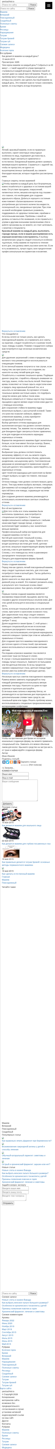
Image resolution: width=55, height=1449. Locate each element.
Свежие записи (7, 44)
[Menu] (48, 5)
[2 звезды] (23, 765)
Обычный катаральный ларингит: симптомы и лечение (23, 1157)
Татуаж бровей (7, 38)
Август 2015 (7, 1335)
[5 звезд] (27, 765)
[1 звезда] (21, 765)
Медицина (5, 47)
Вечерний (4, 14)
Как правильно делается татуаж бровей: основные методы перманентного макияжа (26, 863)
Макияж (3, 11)
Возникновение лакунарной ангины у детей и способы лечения (23, 1148)
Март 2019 (7, 1329)
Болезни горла (7, 50)
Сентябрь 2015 (9, 1332)
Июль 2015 (7, 1338)
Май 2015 (6, 1343)
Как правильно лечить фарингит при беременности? (27, 1140)
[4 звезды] (26, 765)
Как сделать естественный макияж (18, 873)
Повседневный (7, 17)
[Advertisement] (27, 116)
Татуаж (3, 35)
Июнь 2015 (7, 1340)
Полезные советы (8, 23)
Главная (6, 876)
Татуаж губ (5, 41)
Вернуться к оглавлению (13, 331)
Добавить (7, 803)
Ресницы (4, 29)
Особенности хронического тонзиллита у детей (24, 1176)
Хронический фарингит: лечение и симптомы (23, 1181)
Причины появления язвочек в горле (19, 1179)
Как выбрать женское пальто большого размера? (25, 1173)
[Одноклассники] (11, 762)
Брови (3, 26)
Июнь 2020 (7, 1323)
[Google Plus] (18, 762)
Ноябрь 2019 (8, 1326)
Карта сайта (5, 1388)
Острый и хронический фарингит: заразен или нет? (26, 1164)
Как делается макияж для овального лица (21, 825)
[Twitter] (7, 762)
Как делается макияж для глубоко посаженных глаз (26, 843)
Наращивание (7, 32)
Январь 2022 (8, 1320)
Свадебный (5, 20)
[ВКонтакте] (4, 762)
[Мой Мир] (15, 762)
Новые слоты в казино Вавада (16, 1170)
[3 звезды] (24, 765)
